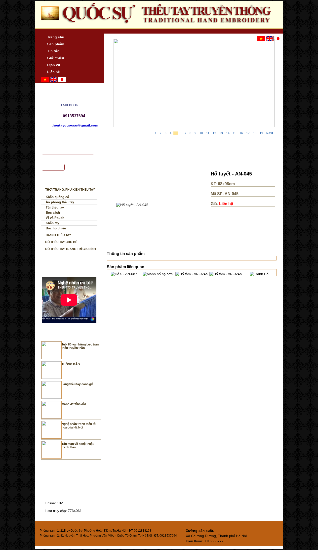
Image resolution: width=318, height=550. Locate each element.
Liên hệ (53, 72)
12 (214, 133)
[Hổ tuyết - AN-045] (132, 205)
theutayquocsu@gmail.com (74, 125)
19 (261, 133)
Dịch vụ (53, 65)
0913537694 (74, 116)
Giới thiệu (55, 58)
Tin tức (53, 51)
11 (207, 133)
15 (234, 133)
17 (248, 133)
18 (254, 133)
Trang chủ (55, 37)
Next (269, 133)
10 (201, 133)
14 (228, 133)
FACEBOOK (69, 105)
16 (241, 133)
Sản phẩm (55, 44)
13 (221, 133)
